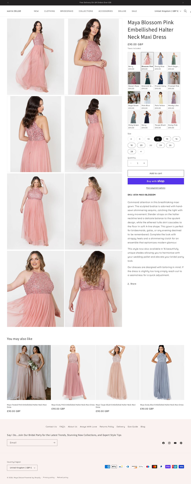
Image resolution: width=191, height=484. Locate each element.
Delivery (121, 426)
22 (152, 146)
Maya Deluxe (19, 478)
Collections (86, 11)
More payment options (155, 188)
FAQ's (62, 426)
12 (158, 139)
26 (170, 145)
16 (176, 139)
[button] (185, 11)
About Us (72, 426)
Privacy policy (49, 477)
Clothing (49, 11)
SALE (134, 11)
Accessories (106, 11)
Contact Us (51, 426)
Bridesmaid (66, 11)
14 (167, 139)
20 (141, 145)
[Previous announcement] (8, 2)
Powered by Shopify (32, 478)
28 (132, 151)
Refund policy (62, 477)
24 (160, 145)
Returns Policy (107, 426)
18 (132, 145)
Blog (143, 426)
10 (150, 139)
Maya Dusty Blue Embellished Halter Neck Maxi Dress (162, 405)
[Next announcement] (183, 2)
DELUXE (122, 11)
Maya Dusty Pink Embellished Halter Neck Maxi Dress (73, 405)
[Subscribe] (54, 442)
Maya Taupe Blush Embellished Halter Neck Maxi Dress (116, 406)
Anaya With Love (88, 426)
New (36, 11)
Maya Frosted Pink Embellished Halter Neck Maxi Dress (27, 406)
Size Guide (133, 426)
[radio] (134, 61)
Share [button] (133, 283)
